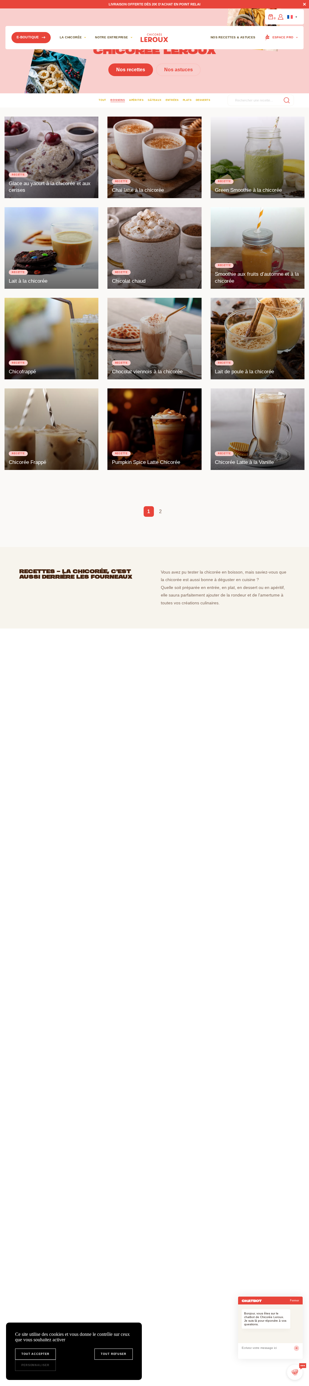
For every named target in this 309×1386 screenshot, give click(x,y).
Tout (102, 100)
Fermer (294, 1300)
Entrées (172, 100)
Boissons (117, 100)
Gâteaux (154, 100)
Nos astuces (178, 69)
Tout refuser (113, 1353)
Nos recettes (130, 69)
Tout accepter (35, 1353)
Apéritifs (136, 100)
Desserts (203, 100)
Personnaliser (35, 1365)
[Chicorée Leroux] (154, 37)
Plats (187, 100)
